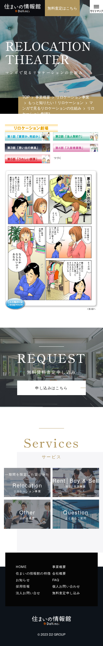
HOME (21, 566)
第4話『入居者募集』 (75, 147)
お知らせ (23, 579)
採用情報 (23, 586)
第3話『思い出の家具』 (27, 147)
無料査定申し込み (66, 592)
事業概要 (59, 566)
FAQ (55, 579)
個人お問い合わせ (66, 586)
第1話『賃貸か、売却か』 (27, 136)
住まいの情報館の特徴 (33, 573)
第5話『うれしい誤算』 (27, 159)
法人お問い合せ (28, 592)
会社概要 (59, 573)
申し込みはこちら (51, 387)
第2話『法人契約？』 (75, 136)
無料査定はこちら (62, 8)
